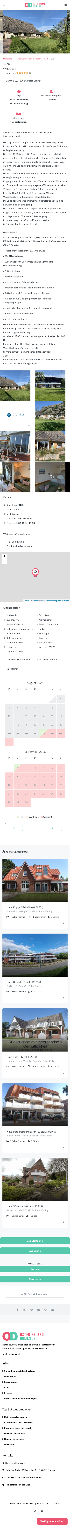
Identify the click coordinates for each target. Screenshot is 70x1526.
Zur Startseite (35, 1240)
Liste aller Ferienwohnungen (20, 1398)
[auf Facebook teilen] (17, 1309)
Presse (8, 1393)
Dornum (35, 1269)
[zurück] (14, 828)
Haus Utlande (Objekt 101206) (24, 981)
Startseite (7, 59)
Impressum (10, 1381)
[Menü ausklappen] (63, 923)
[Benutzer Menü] (66, 5)
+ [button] (4, 556)
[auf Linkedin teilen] (38, 1309)
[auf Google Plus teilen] (45, 1309)
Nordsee (9, 1444)
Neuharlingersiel (14, 1439)
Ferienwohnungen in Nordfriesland (32, 59)
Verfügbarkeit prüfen (52, 1521)
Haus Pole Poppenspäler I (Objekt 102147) (31, 1131)
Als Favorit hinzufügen (36, 1294)
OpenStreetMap (47, 600)
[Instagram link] (35, 1511)
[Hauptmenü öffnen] (4, 5)
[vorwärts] (53, 828)
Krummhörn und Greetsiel (18, 1422)
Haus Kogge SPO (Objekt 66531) (25, 907)
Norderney (35, 1279)
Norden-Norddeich (14, 1433)
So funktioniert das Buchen (19, 1370)
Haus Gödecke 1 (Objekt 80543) (25, 1206)
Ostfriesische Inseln (15, 1416)
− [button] (4, 561)
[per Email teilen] (52, 1309)
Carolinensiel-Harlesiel (17, 1428)
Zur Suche (35, 1250)
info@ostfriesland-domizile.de (24, 1477)
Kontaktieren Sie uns (18, 1484)
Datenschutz (11, 1376)
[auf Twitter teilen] (24, 1309)
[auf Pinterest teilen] (31, 1309)
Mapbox (36, 600)
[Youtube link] (42, 1511)
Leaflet (26, 600)
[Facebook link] (28, 1511)
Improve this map (61, 600)
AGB (6, 1387)
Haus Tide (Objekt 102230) (22, 1056)
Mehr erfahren (11, 1354)
